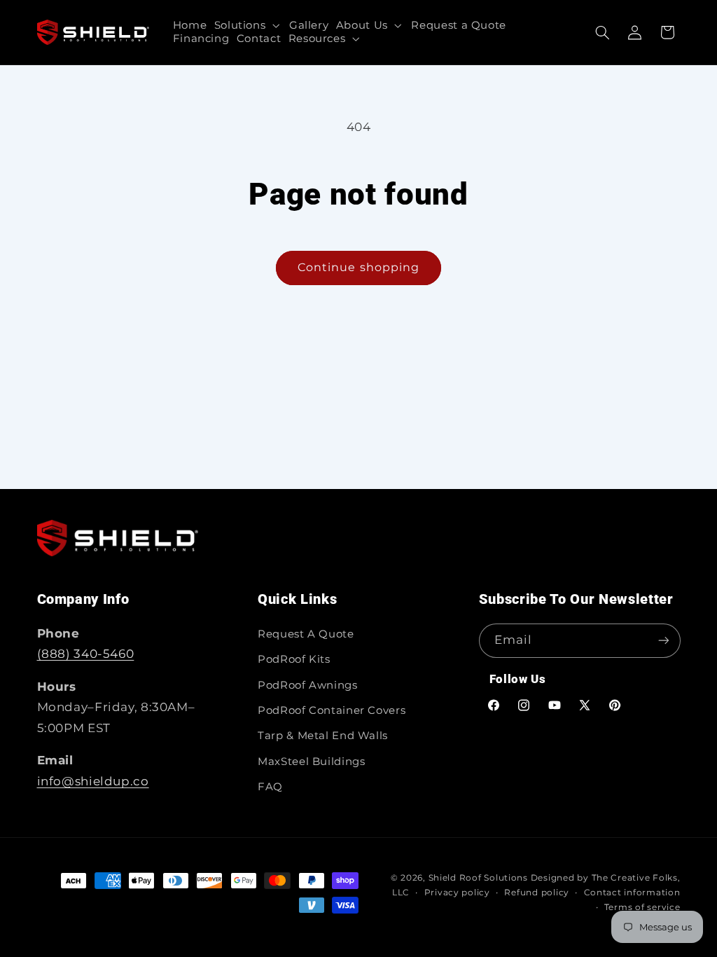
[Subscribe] (663, 641)
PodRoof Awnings (307, 685)
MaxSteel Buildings (311, 761)
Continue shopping (358, 267)
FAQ (270, 786)
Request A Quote (306, 634)
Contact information (632, 892)
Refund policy (536, 892)
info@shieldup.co (93, 781)
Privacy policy (457, 892)
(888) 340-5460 (85, 654)
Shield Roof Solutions (478, 878)
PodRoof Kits (294, 659)
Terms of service (642, 907)
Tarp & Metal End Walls (323, 735)
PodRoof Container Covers (331, 710)
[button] (247, 25)
